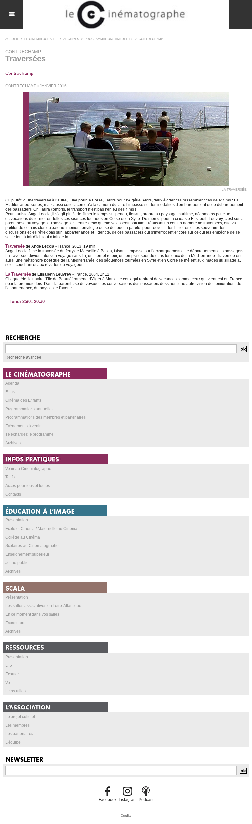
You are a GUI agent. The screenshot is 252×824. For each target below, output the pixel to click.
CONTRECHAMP (151, 39)
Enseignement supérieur (27, 554)
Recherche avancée (23, 357)
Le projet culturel (20, 716)
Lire (8, 665)
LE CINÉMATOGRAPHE (41, 39)
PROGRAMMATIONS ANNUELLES (109, 39)
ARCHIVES (71, 39)
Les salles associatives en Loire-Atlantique (43, 605)
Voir (8, 682)
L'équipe (13, 742)
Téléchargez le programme (29, 434)
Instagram (127, 799)
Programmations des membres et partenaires (45, 417)
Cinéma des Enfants (23, 400)
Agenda (12, 383)
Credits (126, 815)
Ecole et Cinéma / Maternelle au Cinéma (41, 528)
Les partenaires (19, 733)
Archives (13, 443)
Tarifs (10, 477)
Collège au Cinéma (22, 537)
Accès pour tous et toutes (27, 485)
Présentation (16, 520)
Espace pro (15, 623)
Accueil (12, 39)
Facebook (107, 799)
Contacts (13, 494)
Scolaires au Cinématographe (32, 545)
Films (10, 392)
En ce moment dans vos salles (32, 614)
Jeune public (16, 562)
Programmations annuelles (29, 409)
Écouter (12, 674)
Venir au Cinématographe (28, 468)
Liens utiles (15, 691)
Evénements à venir (23, 426)
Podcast (146, 799)
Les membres (17, 725)
